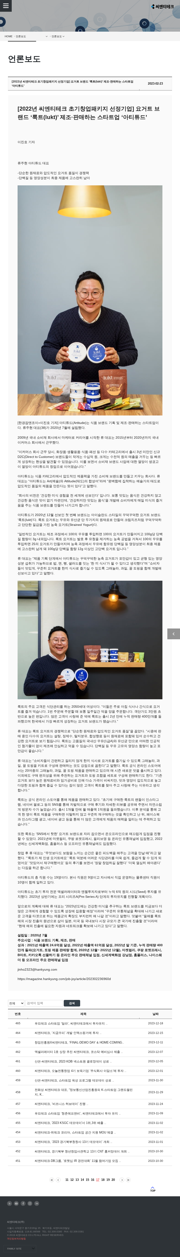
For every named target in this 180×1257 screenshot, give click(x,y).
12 (72, 1180)
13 (77, 1180)
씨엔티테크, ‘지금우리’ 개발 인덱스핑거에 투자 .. (68, 1033)
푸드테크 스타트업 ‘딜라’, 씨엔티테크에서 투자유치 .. (71, 1023)
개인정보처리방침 (16, 1238)
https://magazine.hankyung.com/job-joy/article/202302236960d (64, 979)
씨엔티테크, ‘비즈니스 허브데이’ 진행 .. (61, 1104)
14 (82, 1180)
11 (66, 1180)
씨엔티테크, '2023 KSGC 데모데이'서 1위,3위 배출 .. (70, 1123)
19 (108, 1180)
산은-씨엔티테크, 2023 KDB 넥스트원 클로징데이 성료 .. (73, 1061)
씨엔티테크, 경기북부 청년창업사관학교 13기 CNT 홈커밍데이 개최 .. (82, 1151)
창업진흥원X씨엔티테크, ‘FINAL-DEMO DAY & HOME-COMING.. (79, 1042)
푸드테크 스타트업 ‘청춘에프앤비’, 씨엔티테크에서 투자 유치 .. (78, 1113)
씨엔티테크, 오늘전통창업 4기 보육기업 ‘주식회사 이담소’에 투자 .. (80, 1071)
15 (87, 1180)
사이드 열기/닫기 (173, 633)
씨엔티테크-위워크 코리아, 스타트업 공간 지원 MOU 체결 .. (75, 1132)
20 (113, 1180)
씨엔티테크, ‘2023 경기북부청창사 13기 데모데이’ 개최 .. (73, 1142)
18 (103, 1180)
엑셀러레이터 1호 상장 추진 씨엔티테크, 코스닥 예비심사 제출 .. (79, 1052)
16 (92, 1180)
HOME (8, 36)
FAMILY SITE (14, 1248)
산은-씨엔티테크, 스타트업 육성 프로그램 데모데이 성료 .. (74, 1080)
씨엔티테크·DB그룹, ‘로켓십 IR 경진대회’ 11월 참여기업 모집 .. (78, 1161)
